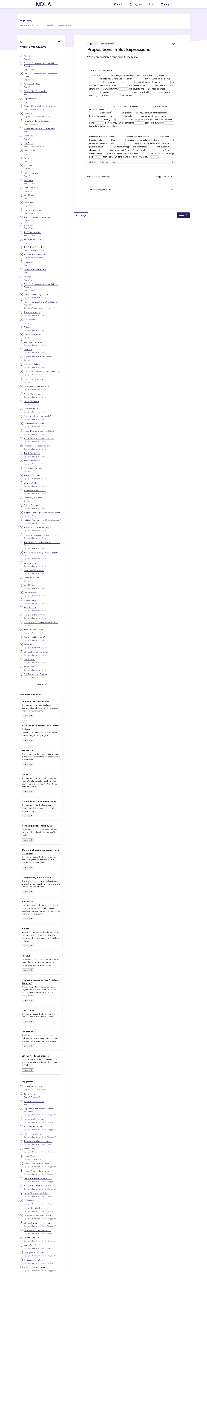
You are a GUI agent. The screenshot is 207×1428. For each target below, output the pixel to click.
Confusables (29, 1200)
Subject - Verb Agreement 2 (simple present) (42, 520)
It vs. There (28, 1010)
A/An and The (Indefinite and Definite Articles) (41, 727)
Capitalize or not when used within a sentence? (39, 1110)
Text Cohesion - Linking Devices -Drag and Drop (42, 543)
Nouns (26, 158)
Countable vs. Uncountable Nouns (39, 801)
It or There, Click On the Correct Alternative (42, 371)
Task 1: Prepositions (32, 453)
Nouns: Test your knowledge (36, 1193)
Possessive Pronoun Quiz (35, 490)
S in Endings (29, 225)
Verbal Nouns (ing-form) (34, 1101)
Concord (28, 113)
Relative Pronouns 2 (32, 1134)
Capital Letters (30, 98)
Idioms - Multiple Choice (34, 1208)
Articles (27, 327)
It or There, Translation (33, 379)
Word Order (29, 195)
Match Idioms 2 (30, 667)
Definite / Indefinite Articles (35, 91)
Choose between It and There (36, 386)
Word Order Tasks (31, 577)
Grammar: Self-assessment (36, 701)
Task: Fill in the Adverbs (33, 629)
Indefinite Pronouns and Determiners (39, 128)
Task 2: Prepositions (32, 460)
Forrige (83, 215)
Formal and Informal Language (36, 121)
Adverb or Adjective (32, 312)
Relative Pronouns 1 (32, 505)
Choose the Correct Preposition (37, 1223)
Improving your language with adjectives (41, 622)
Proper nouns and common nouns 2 (39, 438)
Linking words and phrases (35, 1055)
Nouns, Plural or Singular (34, 394)
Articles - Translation (32, 334)
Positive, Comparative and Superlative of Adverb (41, 75)
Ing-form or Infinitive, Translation (37, 357)
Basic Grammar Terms (33, 342)
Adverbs (27, 277)
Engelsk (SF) (26, 20)
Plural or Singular (31, 408)
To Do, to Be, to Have (33, 239)
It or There (28, 143)
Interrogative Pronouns (33, 468)
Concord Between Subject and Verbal (40, 106)
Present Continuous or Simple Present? (40, 535)
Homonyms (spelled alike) (34, 1119)
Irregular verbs (30, 600)
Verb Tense (28, 180)
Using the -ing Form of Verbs (36, 877)
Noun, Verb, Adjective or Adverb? (38, 1186)
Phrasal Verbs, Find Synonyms (36, 1171)
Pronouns (28, 165)
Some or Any (29, 1148)
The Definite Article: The (34, 247)
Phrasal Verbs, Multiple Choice (36, 1163)
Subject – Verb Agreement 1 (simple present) (42, 512)
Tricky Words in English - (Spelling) (38, 1141)
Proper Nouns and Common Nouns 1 (39, 431)
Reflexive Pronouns (32, 475)
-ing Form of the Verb (33, 210)
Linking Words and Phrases (35, 269)
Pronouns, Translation (33, 498)
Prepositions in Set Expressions (37, 446)
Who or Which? (30, 483)
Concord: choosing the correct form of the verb (40, 852)
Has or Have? (29, 659)
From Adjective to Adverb (34, 1267)
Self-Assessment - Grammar (35, 674)
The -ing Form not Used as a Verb (38, 217)
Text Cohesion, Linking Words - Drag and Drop (41, 554)
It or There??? (30, 319)
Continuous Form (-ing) (33, 1260)
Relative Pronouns (31, 173)
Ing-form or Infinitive (32, 364)
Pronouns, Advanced (33, 1126)
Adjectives (28, 56)
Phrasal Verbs (29, 1156)
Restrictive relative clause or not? (38, 1178)
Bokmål (120, 4)
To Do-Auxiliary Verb (32, 232)
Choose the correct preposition (37, 1215)
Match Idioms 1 (30, 644)
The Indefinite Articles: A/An (35, 254)
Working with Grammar (29, 25)
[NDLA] (43, 4)
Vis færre (41, 684)
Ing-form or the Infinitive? (34, 615)
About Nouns (29, 150)
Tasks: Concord (30, 607)
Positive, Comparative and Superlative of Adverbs (41, 285)
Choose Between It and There (36, 652)
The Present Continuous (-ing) (36, 527)
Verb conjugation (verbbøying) (37, 825)
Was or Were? (30, 592)
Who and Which (31, 187)
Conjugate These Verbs (34, 570)
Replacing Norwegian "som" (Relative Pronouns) (41, 982)
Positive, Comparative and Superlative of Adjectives (41, 64)
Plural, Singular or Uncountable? (37, 416)
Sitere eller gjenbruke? (100, 189)
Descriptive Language (33, 1086)
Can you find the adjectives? (36, 294)
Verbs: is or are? (30, 563)
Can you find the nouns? (34, 637)
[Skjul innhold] (59, 41)
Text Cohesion (30, 1094)
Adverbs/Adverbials (32, 84)
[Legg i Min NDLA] (173, 43)
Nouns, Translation (31, 401)
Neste (181, 215)
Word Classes (29, 136)
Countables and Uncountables (36, 423)
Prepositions (29, 262)
